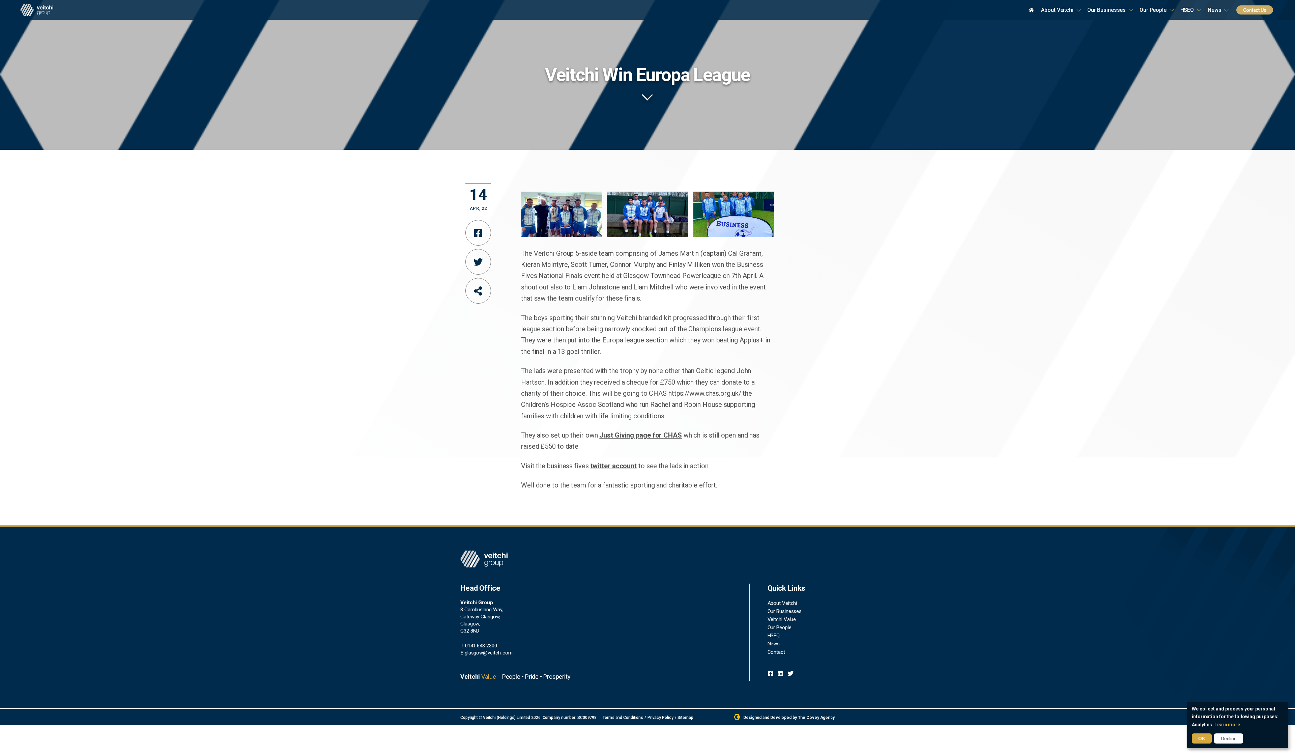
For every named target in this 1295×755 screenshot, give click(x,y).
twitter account (614, 466)
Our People (1153, 10)
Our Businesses (1106, 10)
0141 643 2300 (478, 646)
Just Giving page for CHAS (640, 435)
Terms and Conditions (623, 717)
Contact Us (1254, 10)
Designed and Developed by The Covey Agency (788, 717)
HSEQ (1187, 10)
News (1214, 10)
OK (1201, 738)
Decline (1229, 738)
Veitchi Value (782, 619)
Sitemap (685, 717)
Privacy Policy (660, 717)
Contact (776, 652)
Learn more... (1229, 724)
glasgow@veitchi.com (486, 653)
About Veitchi (1057, 10)
